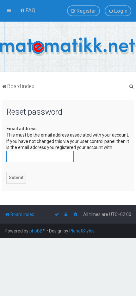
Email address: (22, 128)
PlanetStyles (82, 230)
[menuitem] (27, 10)
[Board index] (68, 46)
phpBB (36, 230)
